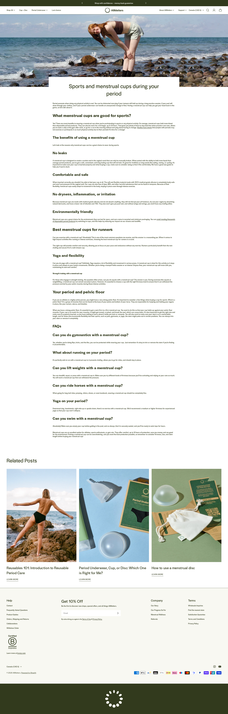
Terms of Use (86, 619)
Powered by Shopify (28, 672)
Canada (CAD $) (195, 10)
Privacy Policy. (97, 619)
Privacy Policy (193, 623)
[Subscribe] (117, 613)
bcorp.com (21, 653)
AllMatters (16, 672)
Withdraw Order (13, 628)
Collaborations (12, 623)
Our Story (154, 605)
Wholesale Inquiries (195, 605)
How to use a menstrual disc (173, 567)
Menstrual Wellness (158, 614)
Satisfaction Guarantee (196, 614)
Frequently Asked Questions (17, 610)
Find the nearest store (196, 610)
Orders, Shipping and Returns (18, 619)
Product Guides (12, 614)
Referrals (154, 619)
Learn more (12, 579)
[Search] (207, 10)
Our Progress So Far (158, 610)
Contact (10, 605)
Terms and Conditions (196, 619)
